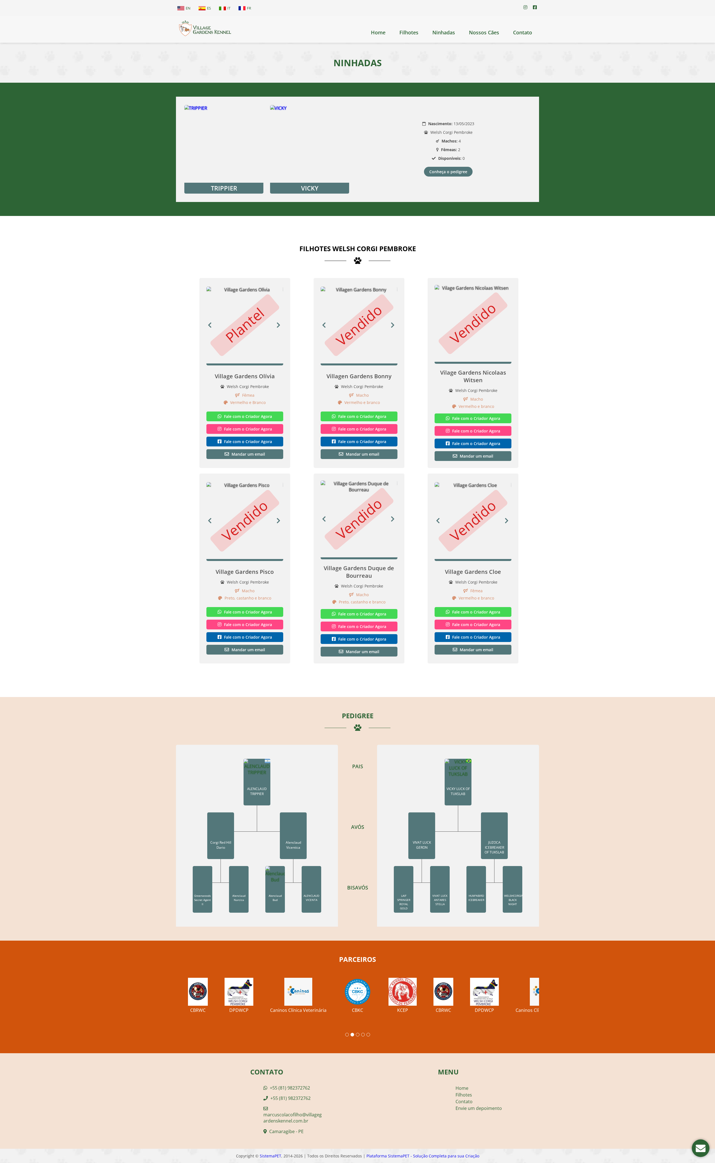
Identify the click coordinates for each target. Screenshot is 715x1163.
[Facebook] (535, 7)
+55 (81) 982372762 (289, 1088)
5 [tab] (368, 1034)
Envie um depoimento (479, 1108)
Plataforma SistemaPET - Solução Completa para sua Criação (422, 1156)
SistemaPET (270, 1156)
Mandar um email (247, 454)
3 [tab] (357, 1034)
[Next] (280, 325)
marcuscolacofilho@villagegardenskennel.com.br (292, 1118)
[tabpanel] (357, 993)
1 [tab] (347, 1034)
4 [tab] (363, 1034)
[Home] (204, 29)
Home (378, 32)
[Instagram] (525, 7)
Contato (522, 32)
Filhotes (408, 32)
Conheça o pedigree (448, 171)
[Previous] (209, 325)
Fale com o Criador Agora (247, 416)
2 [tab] (352, 1034)
